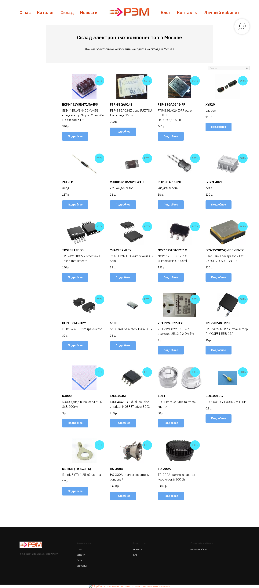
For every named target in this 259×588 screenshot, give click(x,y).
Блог (165, 12)
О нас (25, 12)
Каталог (80, 554)
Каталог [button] (45, 12)
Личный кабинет (221, 12)
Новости (88, 12)
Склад (67, 12)
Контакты (187, 12)
